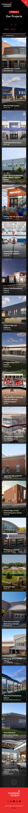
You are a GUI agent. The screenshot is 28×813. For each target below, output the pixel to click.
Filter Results (10, 35)
